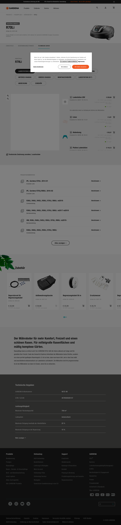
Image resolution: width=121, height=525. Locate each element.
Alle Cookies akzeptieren (80, 66)
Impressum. (81, 61)
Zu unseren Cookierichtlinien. (69, 61)
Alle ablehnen (64, 66)
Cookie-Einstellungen (38, 66)
